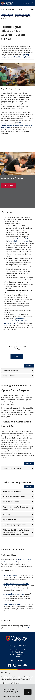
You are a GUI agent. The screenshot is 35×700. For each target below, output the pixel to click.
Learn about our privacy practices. (12, 696)
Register (16, 356)
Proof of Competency (10, 502)
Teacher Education (7, 14)
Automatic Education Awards (14, 594)
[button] (32, 3)
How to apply (9, 185)
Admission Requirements (12, 491)
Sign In (24, 3)
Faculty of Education (12, 9)
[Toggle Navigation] (32, 9)
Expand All (29, 365)
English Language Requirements (14, 525)
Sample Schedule (9, 376)
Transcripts (7, 514)
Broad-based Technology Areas (14, 497)
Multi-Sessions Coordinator (23, 628)
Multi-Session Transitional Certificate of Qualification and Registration (16, 125)
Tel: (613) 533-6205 (17, 660)
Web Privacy (5, 673)
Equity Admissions (9, 520)
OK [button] (28, 692)
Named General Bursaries (12, 604)
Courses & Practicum (10, 371)
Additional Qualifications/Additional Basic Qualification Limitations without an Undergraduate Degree (16, 532)
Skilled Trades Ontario (23, 239)
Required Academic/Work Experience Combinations (16, 508)
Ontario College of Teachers (18, 241)
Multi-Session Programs (22, 14)
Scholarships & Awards (11, 575)
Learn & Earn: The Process (12, 468)
